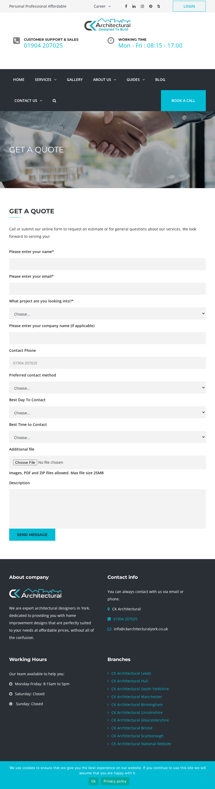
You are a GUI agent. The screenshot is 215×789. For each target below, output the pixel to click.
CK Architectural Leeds (131, 673)
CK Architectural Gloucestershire (140, 720)
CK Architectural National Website (141, 743)
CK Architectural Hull (129, 680)
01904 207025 (125, 618)
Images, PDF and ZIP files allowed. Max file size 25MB (56, 472)
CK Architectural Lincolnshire (137, 712)
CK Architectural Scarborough (137, 735)
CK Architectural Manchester (136, 696)
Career (100, 6)
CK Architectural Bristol (131, 727)
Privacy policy (115, 781)
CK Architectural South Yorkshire (140, 688)
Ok (93, 781)
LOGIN (189, 6)
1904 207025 (45, 45)
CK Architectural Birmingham (137, 704)
